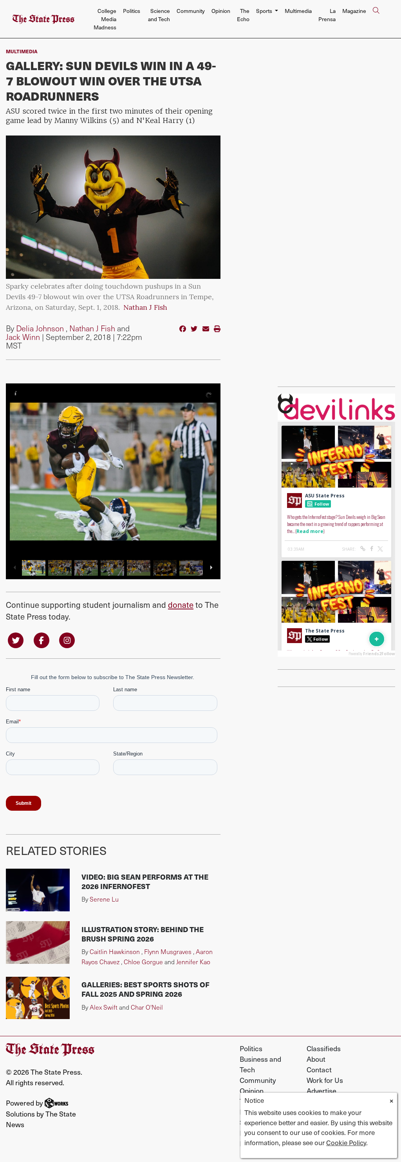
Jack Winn (23, 336)
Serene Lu (104, 899)
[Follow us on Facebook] (41, 640)
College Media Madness (105, 19)
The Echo (243, 15)
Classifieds (324, 1048)
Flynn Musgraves (167, 951)
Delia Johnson (40, 328)
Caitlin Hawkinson (115, 951)
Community (191, 10)
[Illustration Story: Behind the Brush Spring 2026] (38, 942)
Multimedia (298, 10)
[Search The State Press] (376, 19)
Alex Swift (103, 1007)
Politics (131, 10)
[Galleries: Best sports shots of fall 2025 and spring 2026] (38, 998)
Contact (319, 1069)
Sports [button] (264, 10)
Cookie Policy (346, 1142)
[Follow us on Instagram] (67, 640)
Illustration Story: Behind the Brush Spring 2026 (142, 933)
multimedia (22, 51)
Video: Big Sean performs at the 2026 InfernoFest (144, 881)
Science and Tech (159, 15)
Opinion (220, 10)
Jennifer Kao (193, 962)
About (316, 1059)
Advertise (321, 1090)
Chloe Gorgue (143, 962)
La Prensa (327, 15)
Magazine (354, 10)
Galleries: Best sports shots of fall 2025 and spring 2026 (145, 989)
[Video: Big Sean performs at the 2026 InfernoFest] (38, 890)
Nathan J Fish (145, 308)
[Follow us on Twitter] (15, 640)
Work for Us (325, 1080)
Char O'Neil (147, 1007)
